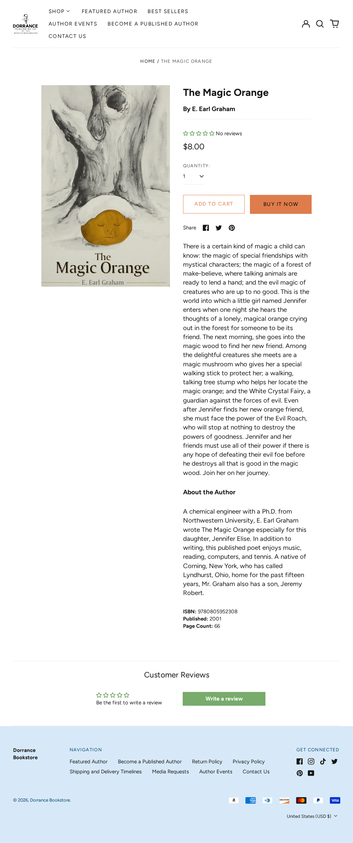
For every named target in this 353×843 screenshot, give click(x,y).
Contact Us (68, 36)
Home (147, 61)
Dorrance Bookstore (50, 800)
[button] (320, 24)
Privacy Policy (249, 761)
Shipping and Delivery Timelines (106, 771)
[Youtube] (311, 773)
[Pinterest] (299, 773)
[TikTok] (323, 761)
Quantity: (196, 165)
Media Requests (170, 771)
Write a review (224, 698)
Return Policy (207, 761)
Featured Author (110, 11)
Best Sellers (168, 11)
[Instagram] (311, 761)
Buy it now (281, 204)
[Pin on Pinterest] (232, 228)
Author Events (73, 24)
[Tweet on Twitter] (218, 228)
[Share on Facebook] (206, 228)
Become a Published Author (153, 24)
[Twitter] (334, 761)
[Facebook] (299, 761)
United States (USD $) (309, 816)
